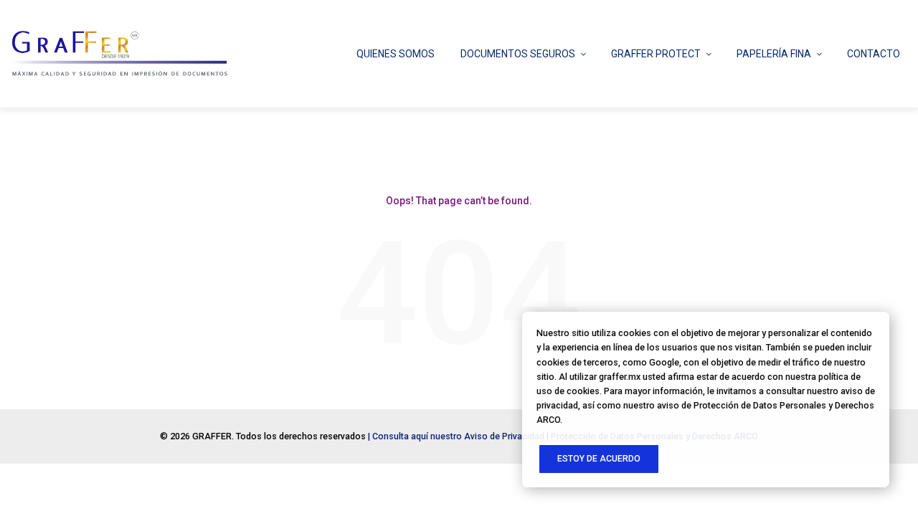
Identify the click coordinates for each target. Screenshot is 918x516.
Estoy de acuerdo (598, 459)
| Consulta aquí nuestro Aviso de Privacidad (456, 436)
